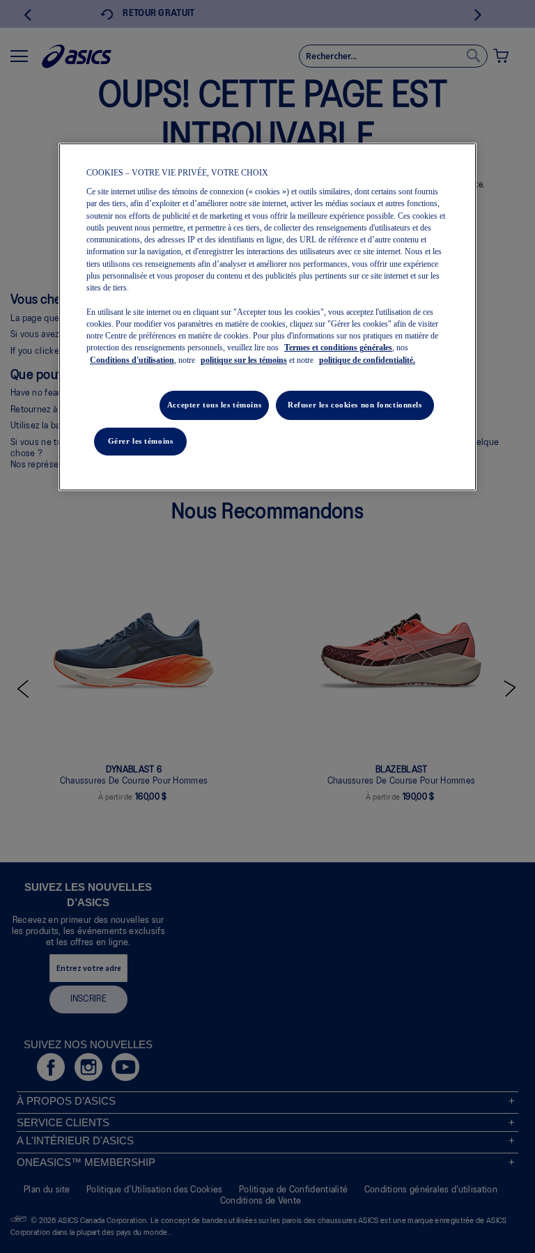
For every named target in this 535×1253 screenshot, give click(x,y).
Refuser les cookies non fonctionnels (355, 404)
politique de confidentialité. (367, 360)
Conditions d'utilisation (132, 360)
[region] (267, 317)
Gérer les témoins (140, 441)
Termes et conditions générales (338, 347)
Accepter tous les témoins (214, 404)
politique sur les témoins (244, 360)
